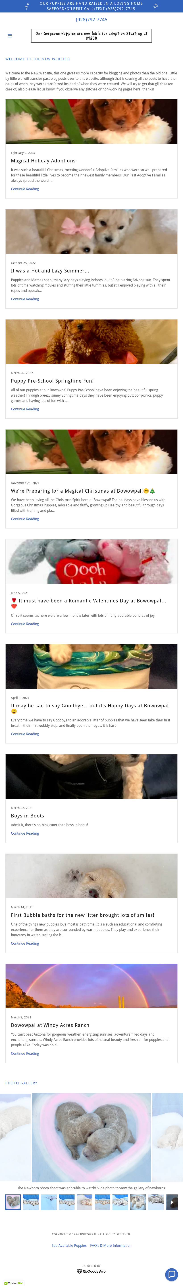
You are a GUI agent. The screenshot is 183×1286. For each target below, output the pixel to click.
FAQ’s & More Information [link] (110, 1245)
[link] (91, 38)
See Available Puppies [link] (69, 1245)
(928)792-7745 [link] (91, 20)
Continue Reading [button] (25, 189)
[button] (18, 35)
